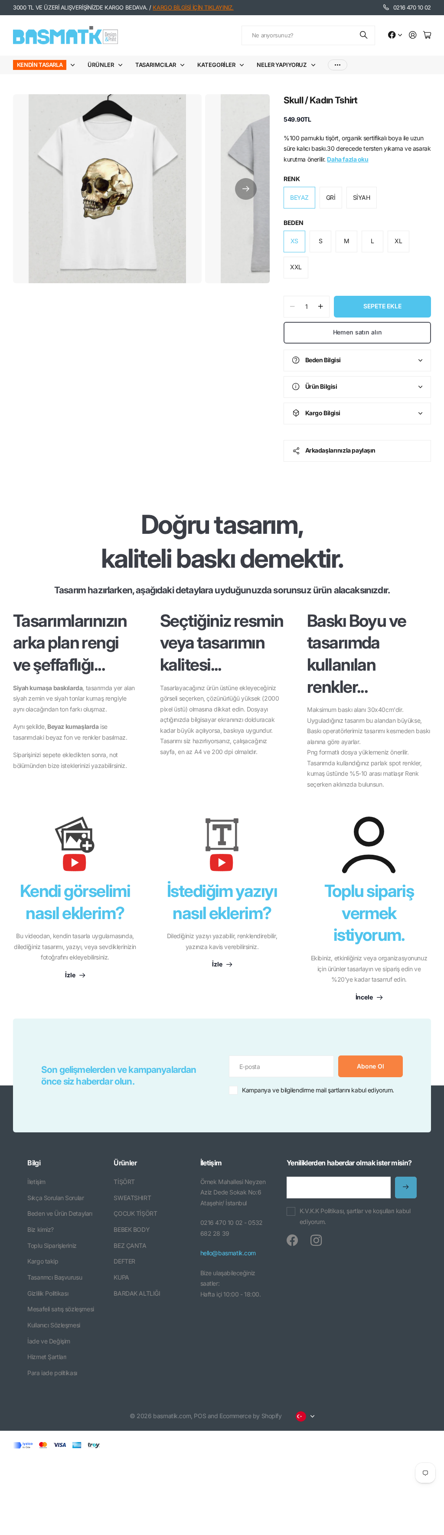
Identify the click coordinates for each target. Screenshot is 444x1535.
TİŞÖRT (124, 1181)
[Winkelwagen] (427, 35)
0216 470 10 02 (412, 7)
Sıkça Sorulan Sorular (55, 1197)
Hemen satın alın (357, 332)
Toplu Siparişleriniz (52, 1245)
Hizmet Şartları (46, 1356)
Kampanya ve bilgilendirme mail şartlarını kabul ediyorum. (318, 1090)
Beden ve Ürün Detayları (59, 1213)
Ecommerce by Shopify (250, 1415)
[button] (246, 188)
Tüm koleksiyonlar (75, 65)
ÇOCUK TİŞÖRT (135, 1213)
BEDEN (294, 222)
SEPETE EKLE (382, 306)
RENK (292, 178)
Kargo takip (42, 1261)
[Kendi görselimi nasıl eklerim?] (75, 848)
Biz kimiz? (40, 1229)
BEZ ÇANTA (130, 1245)
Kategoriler (216, 64)
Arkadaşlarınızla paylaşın (340, 450)
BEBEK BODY (132, 1229)
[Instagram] (316, 1240)
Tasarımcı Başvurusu (54, 1277)
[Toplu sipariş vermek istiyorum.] (369, 845)
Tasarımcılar (155, 64)
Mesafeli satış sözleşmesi (60, 1309)
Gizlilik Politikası (47, 1293)
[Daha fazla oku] (395, 35)
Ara (364, 35)
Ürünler (101, 64)
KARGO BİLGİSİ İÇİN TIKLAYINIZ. (193, 7)
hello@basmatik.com (228, 1253)
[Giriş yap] (413, 35)
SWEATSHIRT (132, 1197)
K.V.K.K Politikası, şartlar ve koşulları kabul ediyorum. (355, 1216)
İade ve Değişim (48, 1341)
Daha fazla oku (347, 159)
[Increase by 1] (321, 307)
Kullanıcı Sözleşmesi (53, 1325)
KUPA (121, 1277)
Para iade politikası (52, 1372)
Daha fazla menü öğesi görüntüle (337, 65)
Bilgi (33, 1162)
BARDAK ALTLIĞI (137, 1293)
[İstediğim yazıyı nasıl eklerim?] (222, 848)
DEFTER (124, 1261)
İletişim (36, 1181)
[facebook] (292, 1240)
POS (200, 1415)
